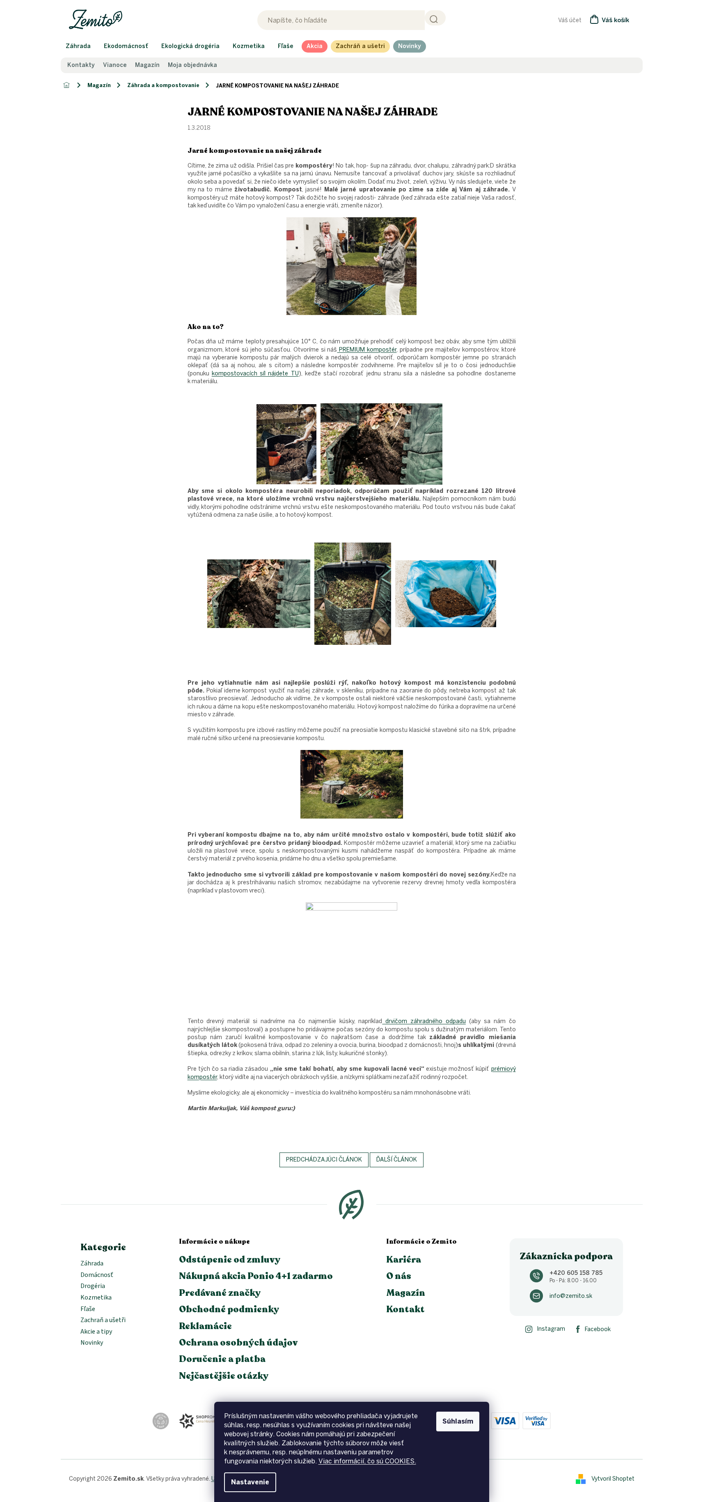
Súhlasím (457, 1421)
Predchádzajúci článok (324, 1159)
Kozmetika (96, 1298)
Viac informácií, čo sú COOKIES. (367, 1461)
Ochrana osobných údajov (238, 1342)
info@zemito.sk (571, 1296)
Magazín (147, 65)
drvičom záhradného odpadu (424, 1021)
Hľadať (435, 17)
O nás (398, 1276)
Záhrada (91, 1263)
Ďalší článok (396, 1159)
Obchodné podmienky (229, 1309)
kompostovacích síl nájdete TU (255, 373)
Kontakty (81, 65)
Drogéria (92, 1286)
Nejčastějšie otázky (223, 1376)
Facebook (598, 1329)
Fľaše (87, 1309)
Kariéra (403, 1260)
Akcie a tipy (96, 1332)
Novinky (91, 1343)
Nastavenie (250, 1482)
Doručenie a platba (222, 1359)
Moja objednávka (192, 65)
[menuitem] (78, 46)
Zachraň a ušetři (103, 1320)
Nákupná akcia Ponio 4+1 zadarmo (256, 1276)
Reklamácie (205, 1326)
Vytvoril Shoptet (612, 1478)
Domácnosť (96, 1275)
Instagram (551, 1328)
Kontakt (405, 1309)
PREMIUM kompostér (367, 349)
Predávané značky (220, 1293)
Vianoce (115, 65)
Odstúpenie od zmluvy (229, 1260)
